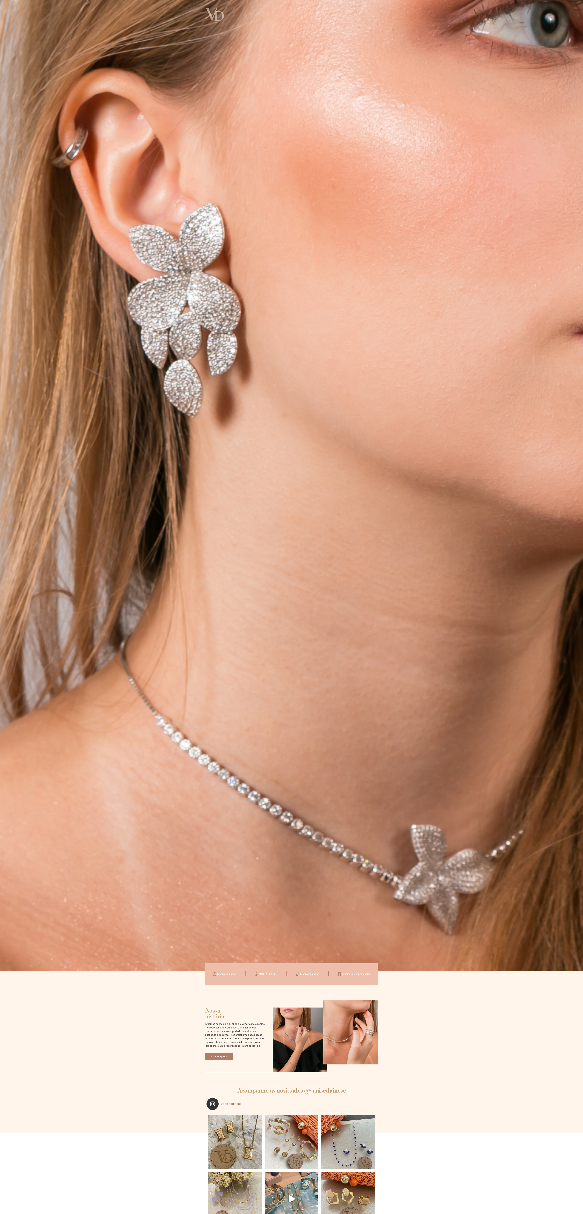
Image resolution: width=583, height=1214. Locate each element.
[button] (219, 1056)
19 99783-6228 (268, 973)
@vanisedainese (226, 973)
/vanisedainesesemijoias (356, 973)
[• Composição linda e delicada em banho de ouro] (348, 1142)
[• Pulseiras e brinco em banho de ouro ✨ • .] (291, 1142)
